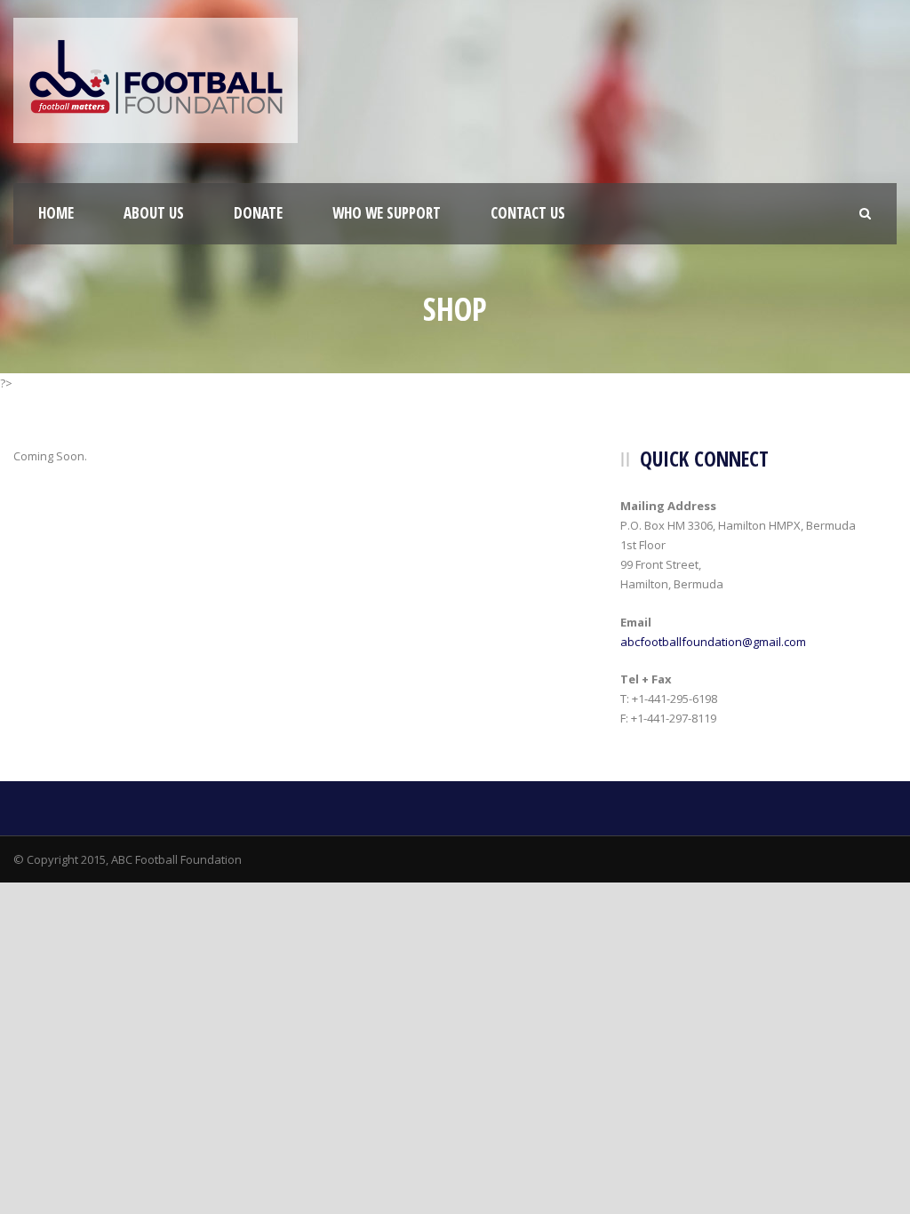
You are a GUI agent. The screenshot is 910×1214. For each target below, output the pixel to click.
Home (56, 213)
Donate (258, 213)
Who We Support (386, 213)
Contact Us (528, 213)
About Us (154, 213)
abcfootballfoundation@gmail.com (713, 642)
